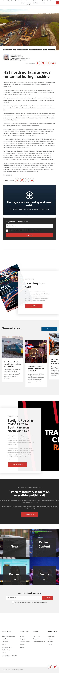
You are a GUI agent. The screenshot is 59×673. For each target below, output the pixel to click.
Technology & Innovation (9, 656)
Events (22, 636)
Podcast (17, 1)
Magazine (10, 1)
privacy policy (37, 230)
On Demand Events (29, 3)
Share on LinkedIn (38, 63)
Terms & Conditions (39, 642)
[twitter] (55, 667)
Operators (5, 642)
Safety (4, 653)
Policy (4, 644)
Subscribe (51, 639)
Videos (22, 647)
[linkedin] (50, 667)
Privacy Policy (37, 639)
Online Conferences (36, 2)
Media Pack (43, 2)
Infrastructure (6, 639)
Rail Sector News (7, 647)
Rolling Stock (6, 650)
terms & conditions (27, 230)
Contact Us (51, 636)
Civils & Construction (8, 636)
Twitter (50, 644)
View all (49, 329)
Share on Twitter (43, 63)
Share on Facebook (48, 63)
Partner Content (25, 642)
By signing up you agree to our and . (25, 230)
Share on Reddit (53, 63)
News (4, 1)
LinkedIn (50, 642)
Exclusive (49, 1)
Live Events (23, 2)
